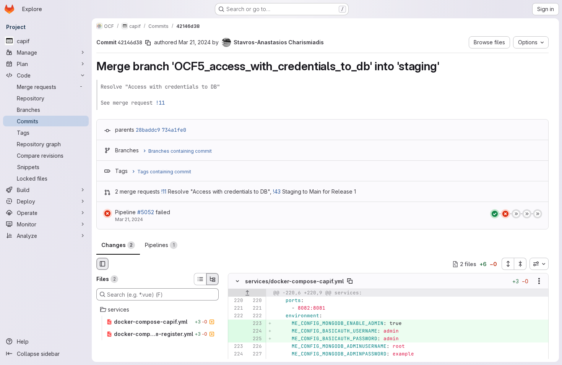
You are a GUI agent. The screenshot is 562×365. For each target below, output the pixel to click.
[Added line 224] (255, 331)
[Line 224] (236, 354)
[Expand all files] (508, 264)
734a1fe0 (174, 129)
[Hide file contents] (237, 281)
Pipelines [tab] (160, 245)
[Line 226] (255, 346)
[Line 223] (236, 346)
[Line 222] (236, 316)
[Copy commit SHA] (148, 42)
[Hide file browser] (102, 264)
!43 (277, 191)
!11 (160, 102)
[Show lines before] (247, 293)
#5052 (145, 212)
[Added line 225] (255, 339)
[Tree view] (212, 279)
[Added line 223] (255, 324)
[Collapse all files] (520, 264)
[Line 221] (236, 308)
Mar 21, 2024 (195, 42)
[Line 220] (236, 301)
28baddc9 (148, 129)
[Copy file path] (349, 281)
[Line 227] (255, 354)
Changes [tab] (117, 245)
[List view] (200, 279)
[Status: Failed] (107, 213)
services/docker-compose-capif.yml (294, 281)
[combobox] (539, 264)
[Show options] (539, 281)
